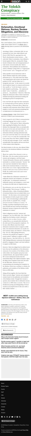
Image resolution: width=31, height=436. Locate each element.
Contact (3, 407)
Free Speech (4, 24)
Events (3, 389)
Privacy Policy (22, 425)
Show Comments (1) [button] (8, 330)
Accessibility (16, 425)
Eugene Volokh (4, 39)
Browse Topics (4, 386)
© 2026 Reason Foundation (7, 425)
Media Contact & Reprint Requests (9, 326)
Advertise (3, 401)
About (2, 383)
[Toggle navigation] (1, 1)
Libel (8, 316)
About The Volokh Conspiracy (14, 18)
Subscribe (3, 404)
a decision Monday (7, 114)
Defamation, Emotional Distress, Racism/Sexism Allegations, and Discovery (14, 29)
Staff (2, 392)
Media (2, 409)
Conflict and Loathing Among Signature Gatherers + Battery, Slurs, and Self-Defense (15, 297)
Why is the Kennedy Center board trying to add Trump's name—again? (14, 337)
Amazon (3, 412)
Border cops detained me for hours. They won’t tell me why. (14, 351)
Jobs (2, 395)
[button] (29, 1)
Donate (3, 398)
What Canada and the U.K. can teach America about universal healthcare (13, 346)
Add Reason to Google (8, 324)
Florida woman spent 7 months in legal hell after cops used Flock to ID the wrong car (15, 342)
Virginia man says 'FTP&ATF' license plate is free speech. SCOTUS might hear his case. (15, 356)
